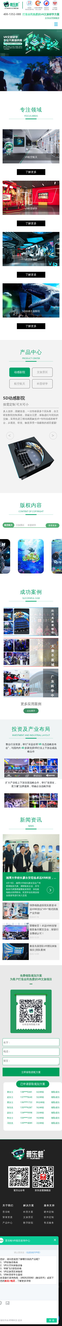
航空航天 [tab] (8, 525)
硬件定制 (49, 1211)
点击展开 (31, 710)
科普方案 (28, 1211)
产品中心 (8, 1222)
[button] (57, 42)
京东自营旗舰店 (52, 18)
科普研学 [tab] (32, 525)
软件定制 (49, 1217)
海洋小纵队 (30, 560)
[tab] (31, 886)
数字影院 (28, 1222)
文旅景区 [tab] (20, 525)
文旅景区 (28, 1217)
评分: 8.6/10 (27, 565)
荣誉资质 (8, 1217)
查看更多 (52, 525)
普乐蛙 (6, 1211)
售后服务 (49, 1222)
